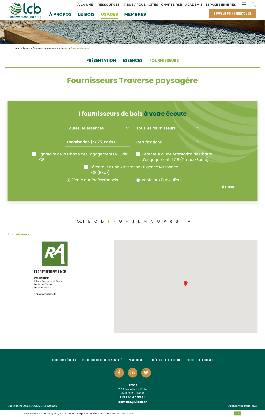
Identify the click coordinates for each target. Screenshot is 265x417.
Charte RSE (171, 4)
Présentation (101, 60)
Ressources (109, 4)
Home (16, 48)
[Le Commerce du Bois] (25, 10)
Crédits (157, 360)
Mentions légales (64, 360)
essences (132, 60)
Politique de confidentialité (102, 360)
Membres (135, 14)
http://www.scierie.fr (45, 294)
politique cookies (125, 413)
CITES (153, 4)
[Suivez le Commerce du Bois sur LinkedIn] (132, 373)
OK (237, 413)
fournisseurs (164, 60)
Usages (109, 14)
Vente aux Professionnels (95, 179)
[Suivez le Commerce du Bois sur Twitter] (146, 373)
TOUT (79, 221)
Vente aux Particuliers (161, 179)
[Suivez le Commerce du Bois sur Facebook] (119, 373)
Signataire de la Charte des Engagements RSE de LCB (82, 157)
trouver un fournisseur (232, 13)
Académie (193, 4)
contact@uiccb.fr (132, 402)
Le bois (86, 14)
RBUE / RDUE (135, 4)
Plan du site (137, 360)
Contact (207, 360)
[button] (186, 283)
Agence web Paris (239, 406)
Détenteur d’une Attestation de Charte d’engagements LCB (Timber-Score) (177, 157)
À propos (60, 14)
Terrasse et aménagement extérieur (50, 48)
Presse (191, 360)
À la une (85, 4)
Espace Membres (220, 4)
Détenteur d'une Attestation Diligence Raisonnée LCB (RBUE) (134, 169)
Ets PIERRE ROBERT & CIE (50, 271)
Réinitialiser (228, 186)
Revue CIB (174, 360)
